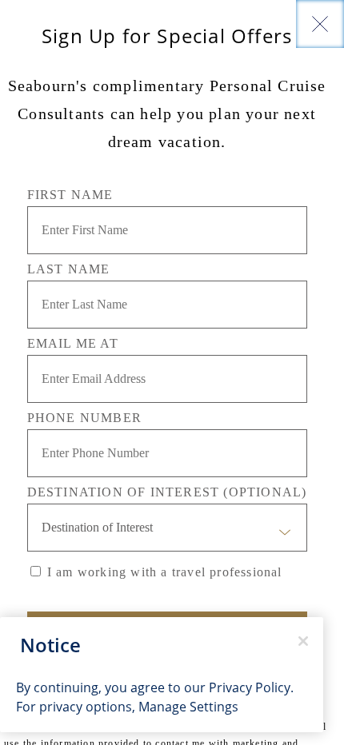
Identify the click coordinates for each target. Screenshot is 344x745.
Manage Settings (188, 706)
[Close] (320, 24)
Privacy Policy (249, 687)
